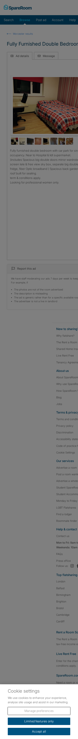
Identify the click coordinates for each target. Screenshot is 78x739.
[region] (39, 711)
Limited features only (39, 721)
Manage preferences (39, 711)
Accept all (39, 731)
